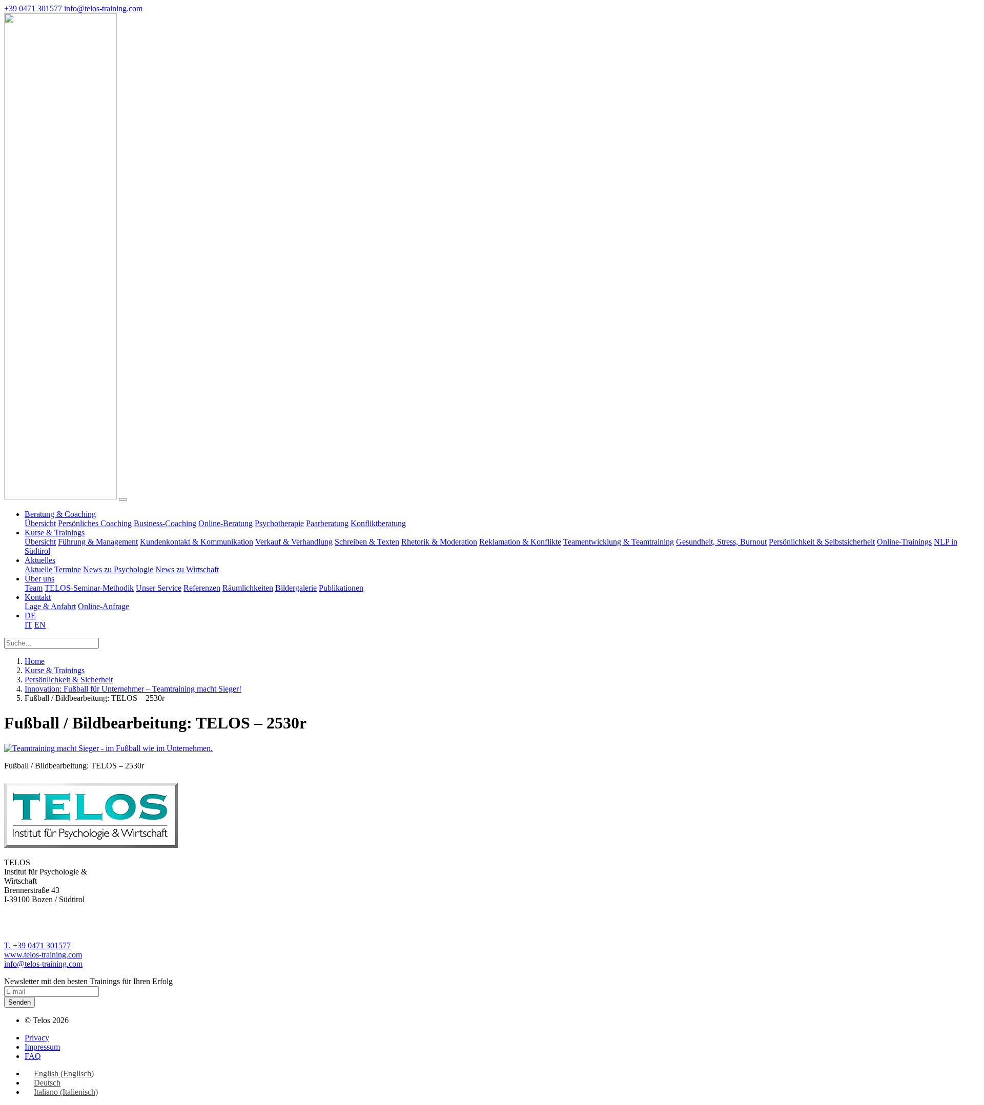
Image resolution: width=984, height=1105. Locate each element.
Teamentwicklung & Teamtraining (618, 541)
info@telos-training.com (43, 964)
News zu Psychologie (118, 569)
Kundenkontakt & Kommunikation (196, 541)
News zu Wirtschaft (187, 569)
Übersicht (40, 523)
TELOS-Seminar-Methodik (89, 587)
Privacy (37, 1037)
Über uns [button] (39, 578)
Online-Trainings (904, 541)
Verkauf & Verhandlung (294, 541)
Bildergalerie (296, 587)
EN (40, 624)
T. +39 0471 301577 (37, 945)
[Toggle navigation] (123, 499)
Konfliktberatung (378, 523)
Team (34, 587)
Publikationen (341, 587)
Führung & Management (98, 541)
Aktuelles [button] (40, 560)
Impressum (42, 1047)
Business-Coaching (165, 523)
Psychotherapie (279, 523)
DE (30, 615)
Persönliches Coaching (95, 523)
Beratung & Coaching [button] (60, 514)
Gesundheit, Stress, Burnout (721, 541)
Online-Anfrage (103, 606)
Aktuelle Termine (53, 569)
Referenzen (201, 587)
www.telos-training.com (43, 954)
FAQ (33, 1056)
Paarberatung (327, 523)
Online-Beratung (225, 523)
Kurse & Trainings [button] (55, 532)
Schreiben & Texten (367, 541)
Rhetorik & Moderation (439, 541)
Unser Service (158, 587)
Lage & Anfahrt (50, 606)
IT (28, 624)
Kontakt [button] (38, 597)
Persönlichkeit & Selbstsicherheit (822, 541)
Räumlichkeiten (247, 587)
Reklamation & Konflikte (520, 541)
